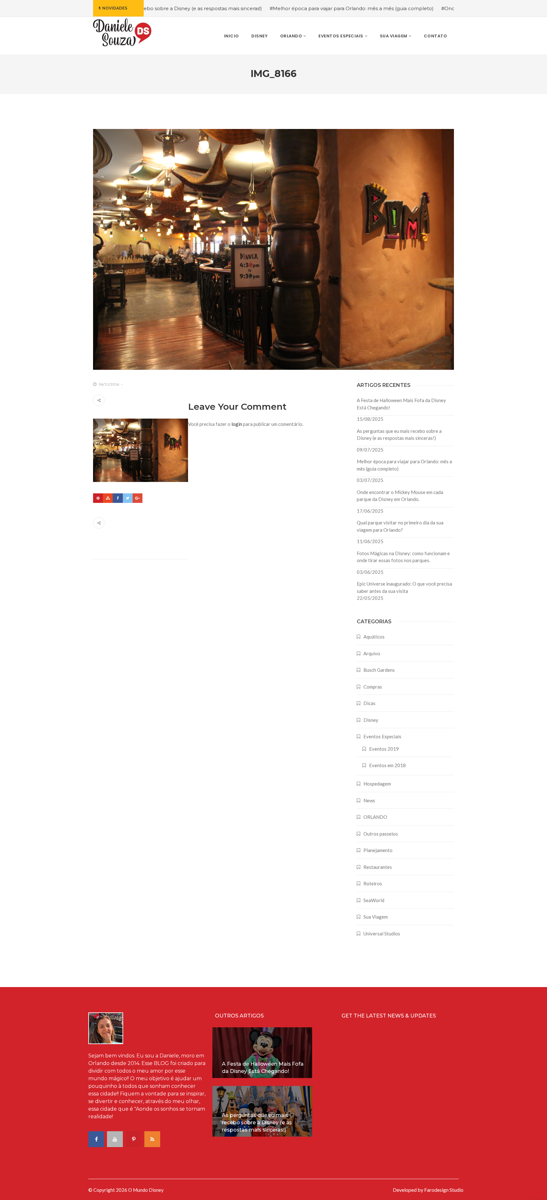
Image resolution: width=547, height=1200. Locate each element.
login (236, 424)
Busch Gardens (379, 670)
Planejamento (378, 850)
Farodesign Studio (443, 1190)
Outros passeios (380, 834)
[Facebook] (118, 498)
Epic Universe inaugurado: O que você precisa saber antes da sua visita (404, 587)
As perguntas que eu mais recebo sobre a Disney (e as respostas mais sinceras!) (399, 434)
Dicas (369, 703)
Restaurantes (377, 867)
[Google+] (137, 498)
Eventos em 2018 (387, 765)
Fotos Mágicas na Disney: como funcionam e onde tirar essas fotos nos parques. (403, 556)
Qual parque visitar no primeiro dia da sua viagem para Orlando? (400, 526)
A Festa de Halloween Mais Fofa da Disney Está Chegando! (401, 403)
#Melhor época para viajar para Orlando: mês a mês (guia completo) (305, 8)
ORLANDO (375, 817)
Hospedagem (377, 783)
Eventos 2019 (384, 749)
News (369, 800)
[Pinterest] (98, 498)
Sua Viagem (375, 917)
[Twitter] (128, 498)
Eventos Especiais (382, 736)
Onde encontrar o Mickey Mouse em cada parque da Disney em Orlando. (400, 495)
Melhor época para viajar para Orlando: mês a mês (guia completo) (404, 465)
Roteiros (372, 883)
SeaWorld (373, 900)
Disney (370, 720)
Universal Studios (381, 933)
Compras (372, 687)
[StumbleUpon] (108, 498)
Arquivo (371, 653)
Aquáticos (374, 636)
